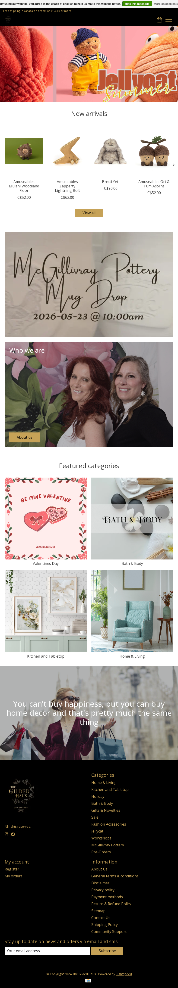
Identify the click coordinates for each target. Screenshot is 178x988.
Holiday (97, 796)
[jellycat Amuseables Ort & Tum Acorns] (154, 151)
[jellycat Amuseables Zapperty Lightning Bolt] (67, 151)
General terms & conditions (115, 876)
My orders (13, 876)
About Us (99, 869)
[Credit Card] (88, 981)
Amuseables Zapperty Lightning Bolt (67, 186)
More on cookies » (166, 4)
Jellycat (97, 831)
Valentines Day (46, 563)
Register (12, 869)
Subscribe (107, 950)
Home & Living (132, 656)
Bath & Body (132, 563)
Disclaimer (100, 882)
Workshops (101, 838)
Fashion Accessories (108, 824)
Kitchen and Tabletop (45, 656)
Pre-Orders (101, 851)
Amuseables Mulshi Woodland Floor (24, 186)
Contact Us (100, 917)
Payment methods (107, 896)
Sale (95, 817)
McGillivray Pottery (107, 845)
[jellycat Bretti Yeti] (110, 151)
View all (89, 212)
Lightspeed (124, 974)
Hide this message (137, 4)
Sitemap (98, 910)
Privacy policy (102, 889)
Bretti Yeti (110, 181)
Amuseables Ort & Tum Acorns (154, 184)
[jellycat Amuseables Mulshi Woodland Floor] (24, 151)
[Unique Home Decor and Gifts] (8, 19)
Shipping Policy (104, 924)
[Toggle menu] (168, 19)
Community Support (109, 931)
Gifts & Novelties (105, 810)
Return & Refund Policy (111, 903)
